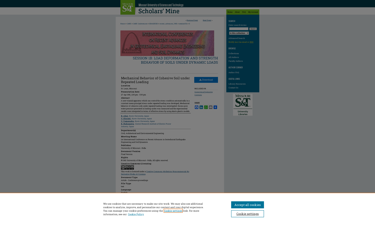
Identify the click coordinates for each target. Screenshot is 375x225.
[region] (187, 209)
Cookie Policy (136, 214)
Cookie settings (173, 210)
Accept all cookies (247, 205)
